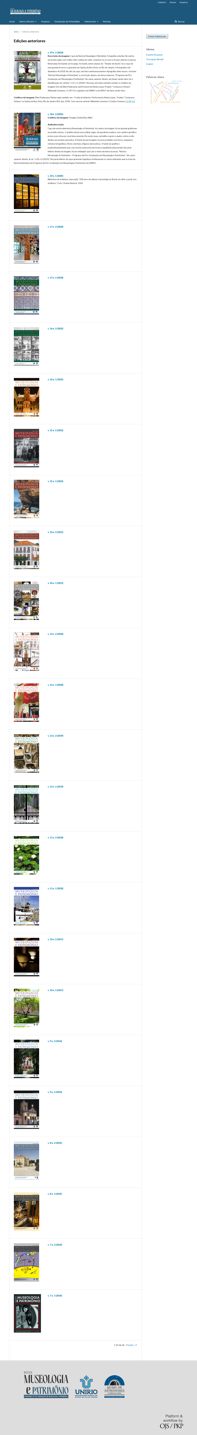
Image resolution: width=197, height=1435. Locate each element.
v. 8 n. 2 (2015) (55, 1143)
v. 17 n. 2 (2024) (55, 226)
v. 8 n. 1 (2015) (55, 1194)
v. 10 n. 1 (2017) (55, 990)
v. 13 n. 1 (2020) (55, 685)
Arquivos (45, 21)
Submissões (90, 21)
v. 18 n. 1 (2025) (55, 176)
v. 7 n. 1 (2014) (55, 1295)
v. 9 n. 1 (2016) (55, 1092)
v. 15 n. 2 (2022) (55, 430)
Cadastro (162, 2)
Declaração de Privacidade (67, 21)
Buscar (181, 21)
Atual (11, 21)
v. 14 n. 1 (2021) (55, 583)
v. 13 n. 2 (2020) (55, 634)
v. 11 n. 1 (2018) (55, 888)
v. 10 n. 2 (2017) (55, 939)
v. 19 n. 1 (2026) (55, 52)
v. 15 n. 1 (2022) (55, 481)
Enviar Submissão (157, 36)
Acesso (173, 2)
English (149, 64)
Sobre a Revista (27, 21)
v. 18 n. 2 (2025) (55, 114)
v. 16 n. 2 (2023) (55, 328)
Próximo (130, 1345)
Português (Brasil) (154, 59)
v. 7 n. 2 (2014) (55, 1244)
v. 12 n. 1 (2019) (55, 786)
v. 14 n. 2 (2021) (55, 532)
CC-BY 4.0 (130, 101)
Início (16, 31)
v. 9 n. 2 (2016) (55, 1041)
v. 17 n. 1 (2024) (55, 277)
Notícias (107, 21)
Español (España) (154, 54)
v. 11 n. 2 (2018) (55, 837)
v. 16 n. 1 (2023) (55, 379)
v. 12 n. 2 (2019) (55, 735)
